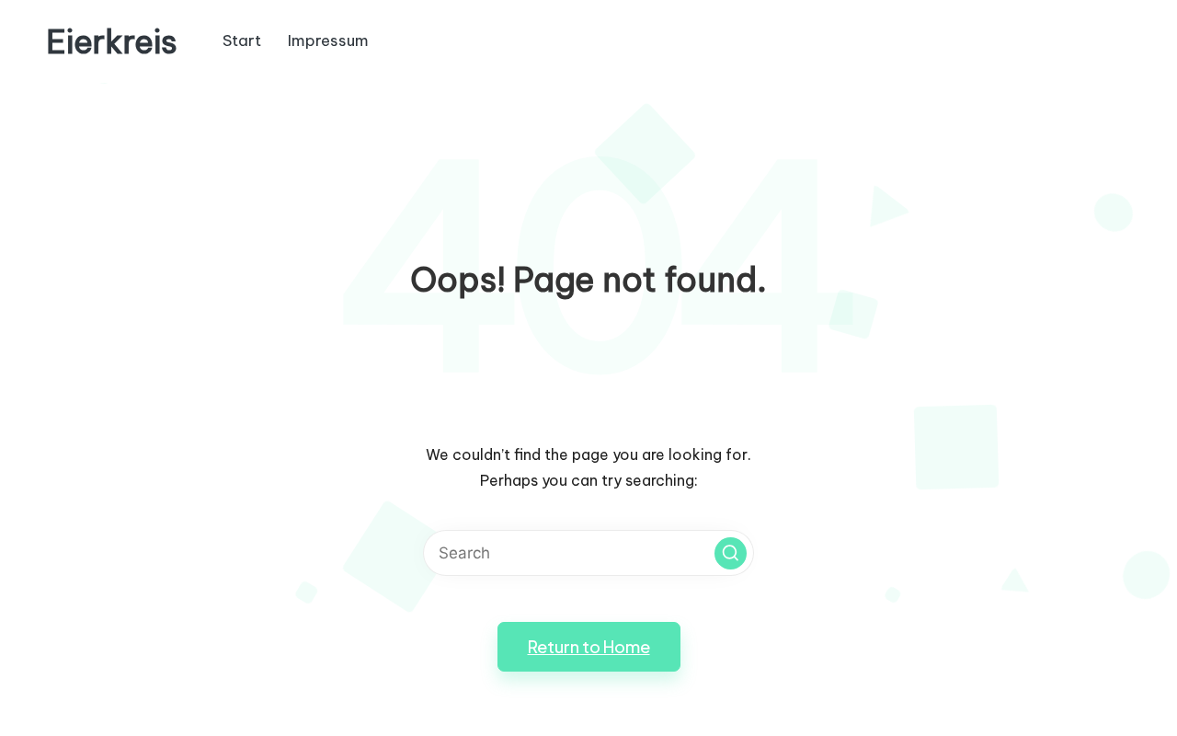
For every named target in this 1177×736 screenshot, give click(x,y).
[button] (730, 553)
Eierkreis (111, 42)
